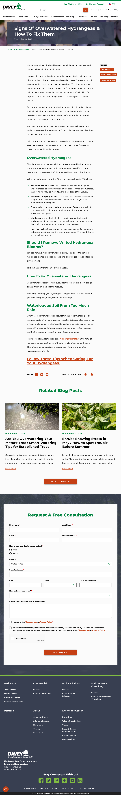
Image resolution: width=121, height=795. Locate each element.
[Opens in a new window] (35, 374)
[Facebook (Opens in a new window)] (41, 781)
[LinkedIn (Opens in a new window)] (80, 781)
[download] (91, 374)
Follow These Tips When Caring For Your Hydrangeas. (60, 361)
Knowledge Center (72, 710)
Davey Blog (67, 717)
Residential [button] (8, 17)
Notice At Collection (48, 788)
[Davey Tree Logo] (20, 753)
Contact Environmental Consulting (101, 698)
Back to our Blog (60, 481)
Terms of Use (31, 622)
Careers (94, 10)
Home (10, 49)
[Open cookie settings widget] (6, 789)
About (36, 710)
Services (36, 690)
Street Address (16, 570)
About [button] (92, 17)
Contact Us (38, 733)
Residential (10, 683)
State (47, 580)
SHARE (30, 374)
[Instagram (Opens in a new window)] (64, 781)
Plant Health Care (108, 74)
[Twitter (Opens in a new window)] (48, 781)
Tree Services (10, 690)
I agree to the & (33, 622)
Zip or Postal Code (88, 580)
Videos (65, 725)
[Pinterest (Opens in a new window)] (56, 781)
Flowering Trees (108, 80)
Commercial (40, 683)
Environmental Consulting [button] (63, 17)
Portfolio (82, 17)
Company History (40, 717)
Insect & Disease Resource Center (69, 730)
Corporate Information (87, 788)
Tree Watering (107, 69)
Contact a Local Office (13, 702)
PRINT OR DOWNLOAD (71, 375)
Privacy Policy (45, 622)
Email (12, 535)
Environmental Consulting (99, 685)
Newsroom (38, 725)
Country (13, 559)
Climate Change (69, 735)
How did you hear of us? (20, 591)
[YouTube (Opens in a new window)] (72, 781)
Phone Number (69, 535)
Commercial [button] (23, 17)
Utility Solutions (71, 683)
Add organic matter (69, 338)
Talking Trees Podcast (71, 721)
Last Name (67, 525)
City (11, 580)
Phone (15, 550)
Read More (10, 468)
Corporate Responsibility (109, 10)
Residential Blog (22, 49)
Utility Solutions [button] (40, 17)
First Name (14, 525)
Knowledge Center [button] (108, 17)
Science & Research (41, 721)
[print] (84, 374)
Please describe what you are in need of (27, 601)
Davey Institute (69, 739)
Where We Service (12, 698)
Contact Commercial (42, 694)
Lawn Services (10, 694)
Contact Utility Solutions (68, 695)
